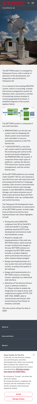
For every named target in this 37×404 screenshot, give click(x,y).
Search (28, 2)
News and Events (7, 336)
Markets (5, 345)
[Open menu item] (32, 2)
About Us (5, 327)
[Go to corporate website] (9, 3)
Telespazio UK (8, 8)
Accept (18, 394)
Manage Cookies (18, 399)
